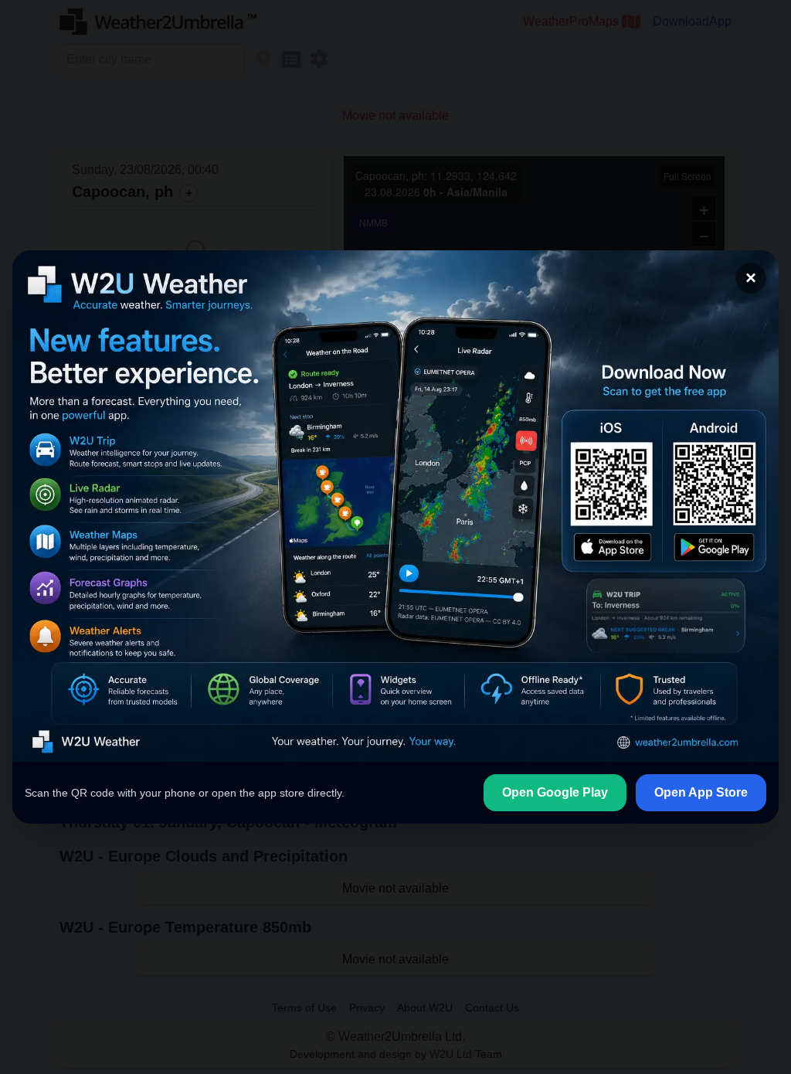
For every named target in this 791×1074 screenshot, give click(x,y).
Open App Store (701, 792)
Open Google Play (555, 792)
